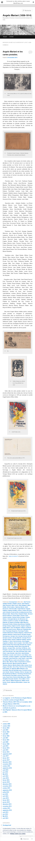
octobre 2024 (6, 726)
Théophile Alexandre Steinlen (10, 679)
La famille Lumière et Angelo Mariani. (13, 700)
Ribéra (28, 677)
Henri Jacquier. (18, 643)
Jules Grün (18, 653)
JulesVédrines (25, 653)
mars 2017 (6, 756)
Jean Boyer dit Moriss (21, 648)
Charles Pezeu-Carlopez (18, 617)
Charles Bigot (16, 615)
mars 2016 (6, 778)
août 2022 (5, 734)
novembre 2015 (7, 786)
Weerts (8, 680)
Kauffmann (6, 655)
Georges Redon (7, 639)
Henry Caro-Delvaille (8, 646)
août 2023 (5, 730)
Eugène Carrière (16, 626)
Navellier (9, 667)
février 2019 (6, 748)
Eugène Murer (6, 627)
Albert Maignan (23, 605)
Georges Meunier (17, 638)
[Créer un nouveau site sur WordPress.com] (17, 2)
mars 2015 (6, 798)
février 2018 (6, 752)
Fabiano (23, 627)
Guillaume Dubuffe (21, 639)
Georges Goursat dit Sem (25, 636)
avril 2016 (5, 776)
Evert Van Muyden (15, 627)
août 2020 (5, 742)
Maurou (10, 665)
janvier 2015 (6, 802)
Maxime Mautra (17, 665)
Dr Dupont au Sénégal (14, 622)
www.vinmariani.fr (14, 556)
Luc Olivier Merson (8, 660)
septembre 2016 (7, 768)
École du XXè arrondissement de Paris (21, 612)
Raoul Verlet (9, 677)
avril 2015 (5, 796)
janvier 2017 (6, 760)
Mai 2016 (5, 774)
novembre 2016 (7, 764)
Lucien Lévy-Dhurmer (19, 660)
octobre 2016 (6, 766)
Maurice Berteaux (7, 663)
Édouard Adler (6, 614)
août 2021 (5, 738)
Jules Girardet (10, 653)
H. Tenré (10, 641)
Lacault (11, 655)
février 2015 (6, 800)
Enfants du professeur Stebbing (21, 624)
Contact (11, 36)
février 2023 (6, 732)
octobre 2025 (6, 724)
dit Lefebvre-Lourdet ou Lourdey (15, 620)
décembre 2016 (7, 762)
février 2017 (6, 758)
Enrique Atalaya (7, 626)
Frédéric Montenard (8, 632)
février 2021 (6, 740)
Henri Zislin (26, 643)
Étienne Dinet (14, 614)
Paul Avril (21, 667)
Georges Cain (14, 636)
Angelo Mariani (21, 609)
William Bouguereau (16, 680)
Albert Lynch (14, 605)
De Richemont (22, 619)
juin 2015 (5, 794)
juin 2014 (5, 814)
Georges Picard (26, 638)
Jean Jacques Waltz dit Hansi (23, 650)
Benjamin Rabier (23, 614)
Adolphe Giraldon (7, 603)
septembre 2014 (7, 810)
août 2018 (5, 750)
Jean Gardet (11, 650)
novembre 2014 (7, 806)
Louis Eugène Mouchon (25, 656)
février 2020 (6, 744)
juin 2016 (5, 772)
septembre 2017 (7, 754)
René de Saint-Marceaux (19, 677)
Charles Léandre (7, 617)
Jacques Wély (11, 648)
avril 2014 (5, 818)
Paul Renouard (7, 675)
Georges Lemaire (7, 638)
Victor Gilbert (22, 679)
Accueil (5, 36)
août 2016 (5, 770)
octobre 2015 (6, 788)
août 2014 (5, 812)
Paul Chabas (28, 667)
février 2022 (6, 736)
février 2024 (6, 728)
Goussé (14, 639)
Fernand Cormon (11, 629)
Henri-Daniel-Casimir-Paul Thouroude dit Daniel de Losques (17, 643)
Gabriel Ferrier (28, 632)
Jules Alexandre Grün (21, 651)
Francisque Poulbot (23, 631)
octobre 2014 (6, 808)
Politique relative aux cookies (17, 833)
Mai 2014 (5, 816)
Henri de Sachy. (17, 641)
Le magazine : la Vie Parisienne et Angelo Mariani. (17, 698)
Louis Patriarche (13, 658)
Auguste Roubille (12, 610)
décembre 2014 (7, 804)
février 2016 (6, 780)
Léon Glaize (25, 655)
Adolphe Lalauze (16, 603)
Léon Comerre (17, 655)
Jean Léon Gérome (8, 651)
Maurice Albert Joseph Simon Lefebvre (20, 662)
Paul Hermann (27, 674)
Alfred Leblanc (11, 607)
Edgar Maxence (24, 622)
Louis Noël (5, 658)
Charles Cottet (24, 615)
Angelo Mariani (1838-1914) (17, 15)
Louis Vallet (29, 658)
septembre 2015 (7, 790)
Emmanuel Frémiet (8, 624)
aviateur (19, 610)
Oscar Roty (16, 667)
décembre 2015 (7, 784)
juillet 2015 (6, 792)
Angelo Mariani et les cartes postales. (13, 53)
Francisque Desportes (11, 631)
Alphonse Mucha (19, 607)
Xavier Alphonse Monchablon (15, 682)
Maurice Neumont (17, 663)
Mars (8, 662)
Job (14, 651)
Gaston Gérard (17, 634)
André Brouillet (13, 609)
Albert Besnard (7, 605)
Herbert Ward (18, 646)
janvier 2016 (6, 782)
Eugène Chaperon (26, 626)
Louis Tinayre (21, 658)
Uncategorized (13, 602)
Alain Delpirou (25, 603)
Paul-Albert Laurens (16, 675)
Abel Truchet (27, 602)
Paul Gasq (20, 674)
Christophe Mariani (12, 619)
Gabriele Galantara (8, 634)
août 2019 (5, 746)
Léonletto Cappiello (14, 656)
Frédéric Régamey (19, 632)
